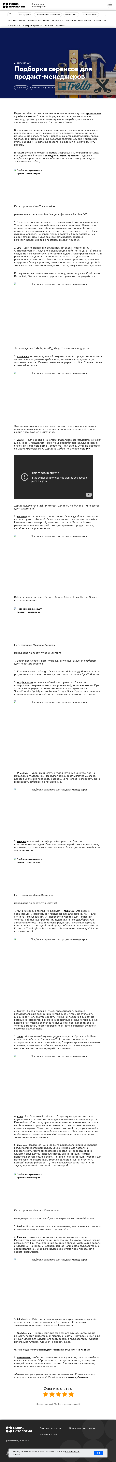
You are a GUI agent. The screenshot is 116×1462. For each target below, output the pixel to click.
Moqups (21, 841)
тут (88, 448)
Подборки (21, 88)
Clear (20, 1116)
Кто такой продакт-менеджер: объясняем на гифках (60, 1349)
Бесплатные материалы (82, 1428)
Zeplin (20, 440)
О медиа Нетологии (50, 1428)
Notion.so (69, 911)
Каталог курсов (48, 1434)
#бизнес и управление (43, 88)
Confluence (23, 356)
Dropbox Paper (25, 682)
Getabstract (23, 1357)
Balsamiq (22, 516)
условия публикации (77, 1377)
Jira (19, 247)
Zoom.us (21, 1145)
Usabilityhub (24, 1333)
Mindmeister (24, 1319)
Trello (20, 1036)
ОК (98, 1453)
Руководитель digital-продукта (61, 155)
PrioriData (22, 773)
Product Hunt (24, 1226)
